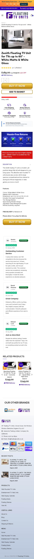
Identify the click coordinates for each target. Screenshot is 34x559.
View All (3, 505)
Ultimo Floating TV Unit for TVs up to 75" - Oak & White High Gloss (25, 374)
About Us (4, 514)
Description (7, 164)
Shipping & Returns (7, 524)
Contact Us (4, 520)
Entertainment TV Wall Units (9, 492)
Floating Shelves (6, 502)
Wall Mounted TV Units (8, 489)
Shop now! (24, 4)
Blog (2, 517)
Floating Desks (5, 499)
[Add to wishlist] (13, 364)
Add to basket (17, 92)
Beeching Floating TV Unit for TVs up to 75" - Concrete (9, 373)
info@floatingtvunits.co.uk (15, 439)
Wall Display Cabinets (8, 496)
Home (3, 22)
